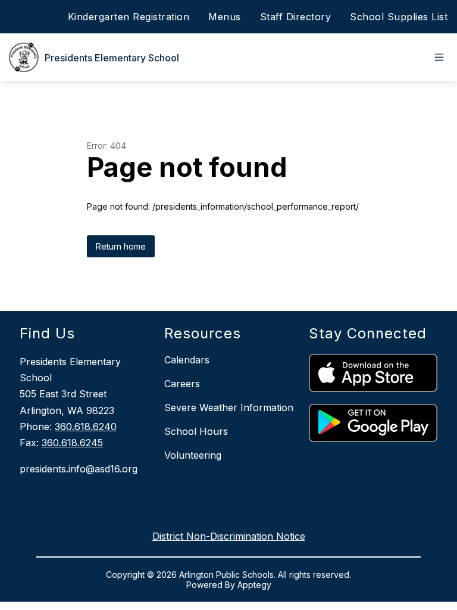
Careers (182, 384)
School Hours (196, 431)
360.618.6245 (72, 443)
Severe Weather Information (228, 407)
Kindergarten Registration (129, 17)
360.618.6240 (86, 426)
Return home (121, 246)
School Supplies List (398, 17)
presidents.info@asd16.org (78, 469)
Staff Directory (295, 17)
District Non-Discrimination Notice (228, 536)
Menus (224, 17)
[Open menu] (439, 57)
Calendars (186, 360)
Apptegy (254, 585)
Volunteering (192, 455)
